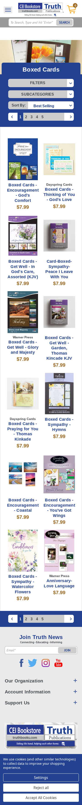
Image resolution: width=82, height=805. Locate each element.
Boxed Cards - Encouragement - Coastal (23, 505)
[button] (41, 83)
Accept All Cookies (41, 797)
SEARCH (64, 22)
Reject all (41, 787)
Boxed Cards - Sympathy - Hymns (59, 424)
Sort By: (19, 105)
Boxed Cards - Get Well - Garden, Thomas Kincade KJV (59, 348)
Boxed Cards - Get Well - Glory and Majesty (23, 347)
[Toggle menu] (8, 9)
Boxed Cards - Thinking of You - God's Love (59, 194)
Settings (41, 777)
